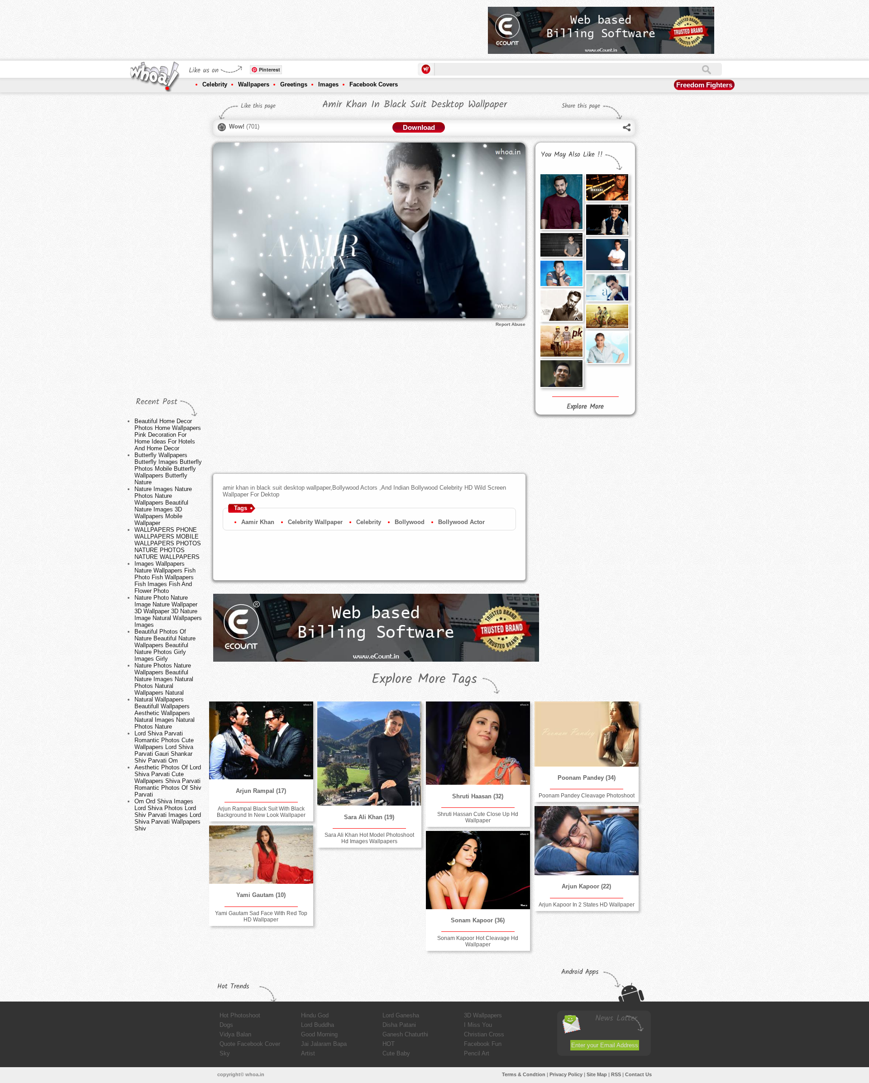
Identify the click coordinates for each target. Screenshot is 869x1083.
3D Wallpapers (483, 1015)
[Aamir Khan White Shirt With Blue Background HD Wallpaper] (607, 254)
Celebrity (214, 84)
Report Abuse (510, 324)
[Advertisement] (316, 27)
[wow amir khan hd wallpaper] (561, 373)
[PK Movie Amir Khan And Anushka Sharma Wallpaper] (607, 316)
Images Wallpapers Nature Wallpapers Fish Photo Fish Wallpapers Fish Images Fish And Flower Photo (165, 577)
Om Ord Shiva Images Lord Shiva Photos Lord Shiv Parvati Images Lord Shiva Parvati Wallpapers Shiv (167, 815)
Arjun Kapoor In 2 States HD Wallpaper (587, 905)
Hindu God (315, 1015)
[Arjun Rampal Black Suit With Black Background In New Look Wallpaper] (261, 740)
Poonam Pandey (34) (587, 777)
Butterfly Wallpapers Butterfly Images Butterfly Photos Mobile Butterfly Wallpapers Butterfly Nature (168, 469)
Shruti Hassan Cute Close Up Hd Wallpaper (477, 817)
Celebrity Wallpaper (315, 522)
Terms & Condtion (523, 1074)
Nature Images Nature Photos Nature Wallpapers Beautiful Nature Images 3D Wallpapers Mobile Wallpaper (163, 506)
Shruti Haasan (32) (477, 796)
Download (419, 127)
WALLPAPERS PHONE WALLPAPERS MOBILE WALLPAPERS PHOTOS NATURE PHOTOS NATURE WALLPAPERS (167, 543)
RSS (616, 1074)
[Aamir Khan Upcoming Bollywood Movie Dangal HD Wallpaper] (607, 187)
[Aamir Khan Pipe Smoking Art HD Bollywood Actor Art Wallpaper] (561, 305)
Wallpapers (253, 84)
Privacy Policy (566, 1074)
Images (328, 84)
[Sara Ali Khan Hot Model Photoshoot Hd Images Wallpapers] (369, 753)
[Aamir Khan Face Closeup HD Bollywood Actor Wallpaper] (607, 287)
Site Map (597, 1074)
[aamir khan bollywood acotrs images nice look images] (561, 201)
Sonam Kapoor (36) (478, 920)
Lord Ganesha (400, 1015)
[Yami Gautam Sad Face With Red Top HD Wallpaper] (261, 854)
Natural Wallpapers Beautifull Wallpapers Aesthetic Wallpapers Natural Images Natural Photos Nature (164, 713)
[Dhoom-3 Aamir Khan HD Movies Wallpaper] (607, 220)
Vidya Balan (235, 1034)
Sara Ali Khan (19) (369, 817)
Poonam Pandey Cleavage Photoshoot (587, 795)
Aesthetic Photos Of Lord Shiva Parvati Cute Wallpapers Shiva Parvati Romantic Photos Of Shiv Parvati (167, 781)
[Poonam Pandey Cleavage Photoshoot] (587, 734)
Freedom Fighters (704, 85)
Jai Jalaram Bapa (324, 1043)
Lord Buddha (317, 1024)
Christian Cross (484, 1034)
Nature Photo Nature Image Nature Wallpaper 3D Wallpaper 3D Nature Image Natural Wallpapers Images (168, 611)
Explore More (585, 406)
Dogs (226, 1024)
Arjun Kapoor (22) (586, 886)
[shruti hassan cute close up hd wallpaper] (478, 743)
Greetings (293, 84)
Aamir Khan (257, 522)
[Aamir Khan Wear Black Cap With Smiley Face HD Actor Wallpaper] (561, 245)
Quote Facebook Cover (250, 1043)
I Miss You (478, 1024)
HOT (388, 1043)
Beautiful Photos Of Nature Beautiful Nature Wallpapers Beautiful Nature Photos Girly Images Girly (165, 645)
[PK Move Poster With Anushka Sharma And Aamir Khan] (561, 341)
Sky (225, 1053)
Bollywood (410, 522)
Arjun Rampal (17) (261, 790)
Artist (308, 1053)
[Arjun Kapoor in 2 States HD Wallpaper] (587, 840)
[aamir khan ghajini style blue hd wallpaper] (607, 347)
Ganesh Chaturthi (405, 1034)
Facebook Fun (482, 1043)
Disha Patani (399, 1024)
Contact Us (638, 1074)
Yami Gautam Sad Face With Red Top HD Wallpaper (261, 916)
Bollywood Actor (461, 522)
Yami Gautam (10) (261, 895)
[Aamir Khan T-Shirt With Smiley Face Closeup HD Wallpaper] (561, 273)
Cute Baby (396, 1053)
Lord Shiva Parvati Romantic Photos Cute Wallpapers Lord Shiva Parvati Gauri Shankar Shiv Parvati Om (164, 747)
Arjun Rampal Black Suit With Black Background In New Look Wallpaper (261, 812)
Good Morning (319, 1034)
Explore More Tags (424, 679)
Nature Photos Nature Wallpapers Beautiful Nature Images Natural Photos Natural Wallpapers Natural (163, 679)
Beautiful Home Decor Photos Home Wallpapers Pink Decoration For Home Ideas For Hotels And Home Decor (167, 435)
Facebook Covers (373, 84)
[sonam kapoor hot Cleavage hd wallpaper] (478, 870)
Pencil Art (476, 1053)
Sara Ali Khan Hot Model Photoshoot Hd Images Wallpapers (369, 838)
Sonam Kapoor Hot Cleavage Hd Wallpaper (477, 941)
